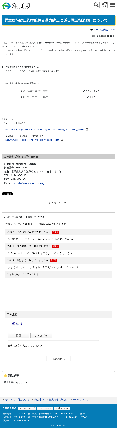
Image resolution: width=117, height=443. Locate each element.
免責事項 (39, 399)
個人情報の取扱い (58, 399)
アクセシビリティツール (104, 5)
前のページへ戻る (58, 203)
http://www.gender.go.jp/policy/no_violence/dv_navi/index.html (32, 140)
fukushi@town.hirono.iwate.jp (29, 183)
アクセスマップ (27, 408)
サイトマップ (45, 408)
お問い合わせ (61, 408)
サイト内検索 (96, 5)
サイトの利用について (17, 399)
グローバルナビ (112, 5)
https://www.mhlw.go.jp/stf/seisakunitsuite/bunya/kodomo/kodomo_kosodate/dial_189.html (45, 129)
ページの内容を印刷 (104, 29)
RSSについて (80, 399)
